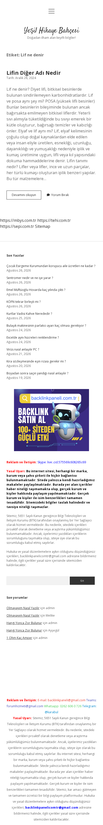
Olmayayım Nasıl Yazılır (23, 608)
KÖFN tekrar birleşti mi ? (23, 302)
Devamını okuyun (26, 196)
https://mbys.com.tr (18, 220)
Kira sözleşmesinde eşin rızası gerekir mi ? (36, 361)
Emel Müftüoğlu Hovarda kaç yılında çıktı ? (35, 290)
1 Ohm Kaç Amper (19, 638)
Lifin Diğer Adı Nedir (33, 72)
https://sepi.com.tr (17, 226)
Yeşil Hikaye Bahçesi (51, 31)
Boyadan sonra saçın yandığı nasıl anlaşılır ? (37, 373)
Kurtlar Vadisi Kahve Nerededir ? (29, 314)
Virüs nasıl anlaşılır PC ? (22, 349)
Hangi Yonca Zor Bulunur (24, 623)
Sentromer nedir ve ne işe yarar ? (29, 278)
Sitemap (42, 226)
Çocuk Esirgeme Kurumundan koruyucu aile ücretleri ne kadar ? (50, 266)
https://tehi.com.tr (54, 220)
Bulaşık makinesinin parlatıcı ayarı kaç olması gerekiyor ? (46, 325)
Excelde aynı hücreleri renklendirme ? (32, 337)
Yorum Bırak (60, 195)
